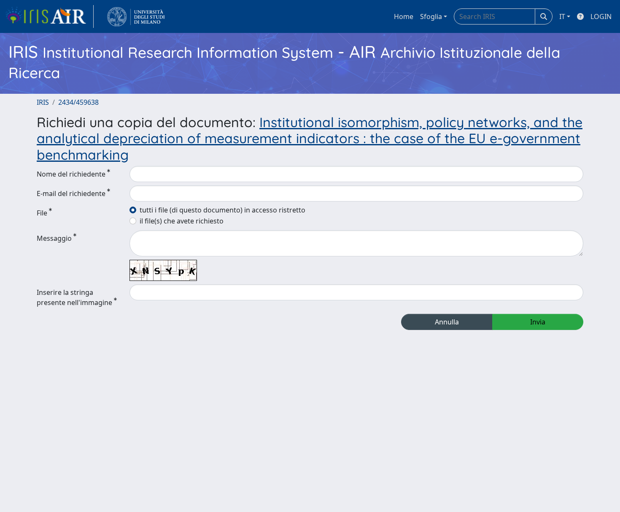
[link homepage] (49, 16)
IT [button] (562, 16)
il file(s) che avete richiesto (182, 221)
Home (403, 16)
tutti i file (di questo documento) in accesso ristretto (222, 210)
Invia (537, 322)
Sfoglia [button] (431, 16)
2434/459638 (78, 102)
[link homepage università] (136, 16)
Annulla (447, 322)
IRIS (43, 102)
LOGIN (601, 16)
